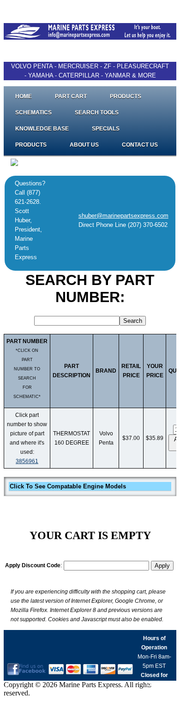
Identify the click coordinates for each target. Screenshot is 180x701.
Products (125, 96)
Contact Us (140, 145)
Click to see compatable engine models (68, 486)
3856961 (27, 461)
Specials (106, 128)
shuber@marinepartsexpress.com (123, 215)
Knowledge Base (42, 128)
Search (132, 320)
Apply (162, 565)
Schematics (33, 112)
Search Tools (97, 112)
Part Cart (71, 96)
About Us (84, 145)
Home (23, 96)
